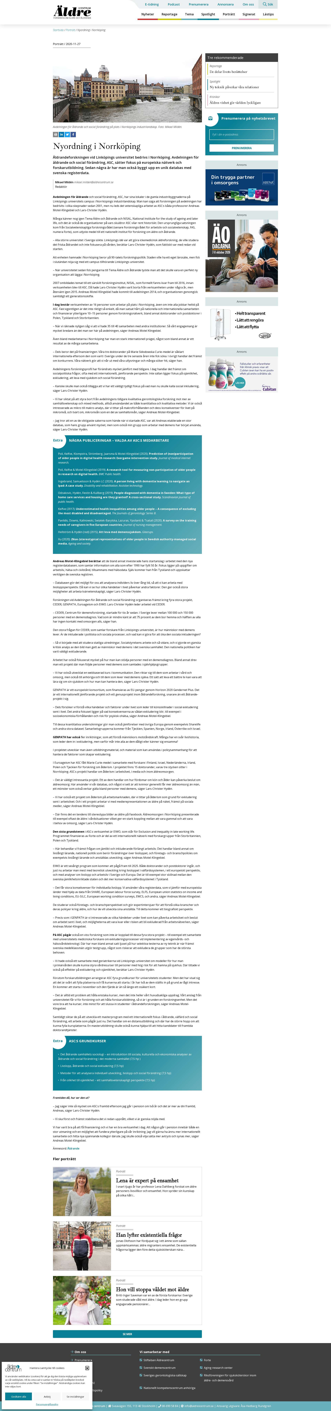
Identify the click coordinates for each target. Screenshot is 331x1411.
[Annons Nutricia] (241, 374)
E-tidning (152, 4)
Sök (270, 4)
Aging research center (218, 1368)
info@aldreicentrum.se (199, 1406)
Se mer (127, 1334)
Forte (207, 1360)
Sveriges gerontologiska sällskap (165, 1375)
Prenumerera (199, 4)
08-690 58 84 (170, 1406)
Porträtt (229, 14)
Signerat (249, 14)
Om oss (248, 4)
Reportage (169, 14)
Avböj (47, 1396)
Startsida (58, 30)
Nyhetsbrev (82, 1368)
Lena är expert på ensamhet (148, 1180)
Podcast (174, 4)
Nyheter (147, 14)
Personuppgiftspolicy (47, 1404)
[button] (87, 1368)
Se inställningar (75, 1396)
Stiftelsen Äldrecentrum (159, 1360)
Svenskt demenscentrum (159, 1368)
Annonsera (226, 4)
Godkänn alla (18, 1396)
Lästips (268, 14)
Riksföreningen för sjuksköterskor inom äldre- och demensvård (230, 1377)
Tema (189, 14)
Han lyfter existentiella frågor (149, 1235)
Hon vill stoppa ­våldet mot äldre (153, 1289)
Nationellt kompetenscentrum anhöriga (169, 1388)
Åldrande (73, 1148)
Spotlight (208, 14)
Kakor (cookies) (85, 1383)
